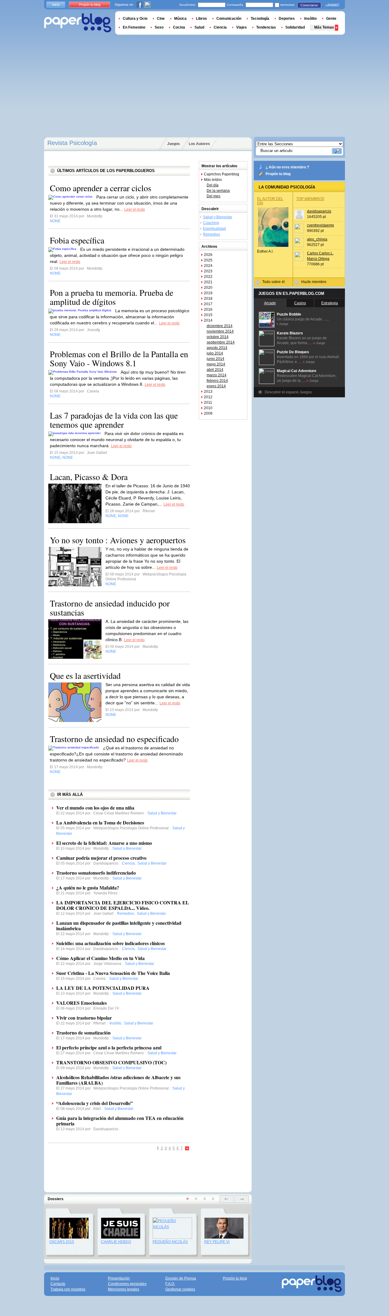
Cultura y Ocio (135, 18)
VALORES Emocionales (81, 1002)
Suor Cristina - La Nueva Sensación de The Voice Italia (113, 972)
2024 (208, 266)
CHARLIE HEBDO (116, 1242)
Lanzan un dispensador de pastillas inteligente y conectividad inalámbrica (118, 925)
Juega (283, 324)
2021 (208, 282)
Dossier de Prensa (180, 1278)
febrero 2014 (217, 380)
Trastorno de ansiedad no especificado (114, 738)
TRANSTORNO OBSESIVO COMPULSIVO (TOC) (111, 1062)
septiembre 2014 (221, 342)
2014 (208, 320)
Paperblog (77, 23)
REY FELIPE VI (216, 1242)
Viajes (241, 27)
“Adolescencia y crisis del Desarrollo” (94, 1103)
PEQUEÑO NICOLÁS (170, 1242)
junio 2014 (215, 359)
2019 (208, 293)
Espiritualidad (214, 228)
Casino (300, 303)
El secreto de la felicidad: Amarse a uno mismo (104, 842)
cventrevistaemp (320, 225)
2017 (208, 304)
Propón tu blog (278, 174)
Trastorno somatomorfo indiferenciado (96, 872)
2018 (208, 298)
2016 (208, 309)
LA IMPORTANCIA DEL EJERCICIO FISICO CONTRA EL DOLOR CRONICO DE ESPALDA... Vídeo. (122, 905)
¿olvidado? (332, 4)
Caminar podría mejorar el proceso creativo (101, 857)
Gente (331, 18)
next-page (242, 1199)
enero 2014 (216, 386)
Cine (161, 18)
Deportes (287, 18)
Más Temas (324, 27)
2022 (208, 277)
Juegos (173, 144)
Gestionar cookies (180, 1289)
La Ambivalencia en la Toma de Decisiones (100, 822)
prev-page (226, 1199)
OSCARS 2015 (61, 1242)
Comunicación (228, 18)
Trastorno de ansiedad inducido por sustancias (110, 607)
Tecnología (260, 18)
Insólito (310, 18)
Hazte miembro (313, 282)
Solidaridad (295, 27)
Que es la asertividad (85, 675)
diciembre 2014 (219, 326)
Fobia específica (77, 240)
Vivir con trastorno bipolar (84, 1017)
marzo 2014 (216, 375)
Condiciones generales (127, 1284)
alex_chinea (317, 239)
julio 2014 (215, 353)
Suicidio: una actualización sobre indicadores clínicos (110, 943)
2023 (208, 271)
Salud (199, 27)
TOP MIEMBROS (310, 199)
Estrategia (329, 303)
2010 (208, 408)
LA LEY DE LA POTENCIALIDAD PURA (103, 987)
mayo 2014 (216, 364)
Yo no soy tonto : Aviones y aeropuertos (118, 540)
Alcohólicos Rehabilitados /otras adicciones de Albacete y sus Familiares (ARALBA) (118, 1080)
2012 (208, 397)
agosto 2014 (217, 348)
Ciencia (220, 27)
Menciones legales (123, 1289)
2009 (208, 413)
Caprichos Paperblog (221, 174)
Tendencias (266, 27)
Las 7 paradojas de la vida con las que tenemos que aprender (114, 419)
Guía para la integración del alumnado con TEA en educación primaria (120, 1120)
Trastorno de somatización (83, 1032)
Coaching (211, 223)
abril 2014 (215, 370)
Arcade (270, 303)
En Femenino (134, 27)
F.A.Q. (170, 1284)
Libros (201, 18)
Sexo (159, 27)
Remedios (211, 234)
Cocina (179, 27)
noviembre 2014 (220, 331)
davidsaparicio (319, 211)
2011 (208, 402)
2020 (208, 287)
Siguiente (187, 1148)
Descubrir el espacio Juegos (288, 392)
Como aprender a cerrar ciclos (100, 188)
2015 (208, 315)
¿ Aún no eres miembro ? (287, 167)
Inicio (56, 4)
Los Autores (199, 144)
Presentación (119, 1278)
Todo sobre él (273, 282)
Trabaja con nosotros (67, 1289)
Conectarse (309, 5)
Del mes (213, 196)
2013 (208, 391)
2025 (208, 260)
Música (180, 18)
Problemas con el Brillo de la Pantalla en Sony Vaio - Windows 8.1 (119, 358)
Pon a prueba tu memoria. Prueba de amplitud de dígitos (111, 297)
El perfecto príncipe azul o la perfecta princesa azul (108, 1047)
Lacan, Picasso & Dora (89, 476)
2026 (208, 255)
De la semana (218, 190)
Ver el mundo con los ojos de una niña (95, 807)
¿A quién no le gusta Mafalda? (87, 887)
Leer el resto (134, 209)
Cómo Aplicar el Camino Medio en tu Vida (100, 958)
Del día (213, 185)
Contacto (57, 1284)
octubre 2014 (218, 337)
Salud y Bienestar (217, 217)
